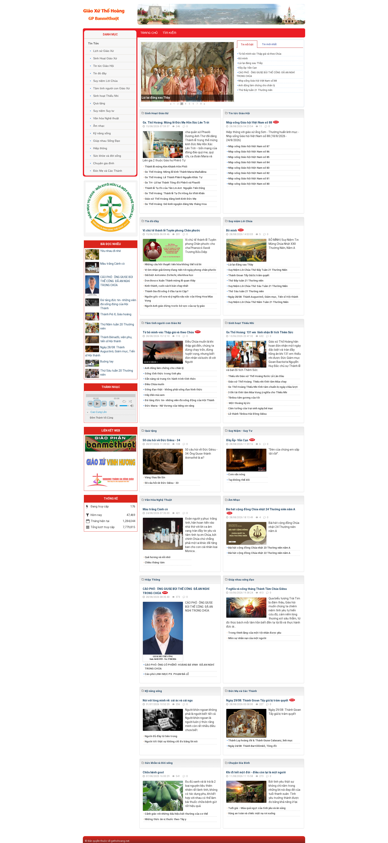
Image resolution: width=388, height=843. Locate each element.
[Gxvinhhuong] (110, 461)
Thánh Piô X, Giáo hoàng (115, 314)
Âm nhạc (98, 125)
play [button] (97, 404)
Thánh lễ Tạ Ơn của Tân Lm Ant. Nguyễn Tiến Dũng (175, 188)
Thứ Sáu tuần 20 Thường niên (116, 372)
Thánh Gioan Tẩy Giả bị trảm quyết (248, 275)
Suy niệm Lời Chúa (105, 80)
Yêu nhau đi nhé (110, 251)
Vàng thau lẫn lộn (155, 477)
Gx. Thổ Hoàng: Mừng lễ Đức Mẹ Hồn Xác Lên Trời (176, 122)
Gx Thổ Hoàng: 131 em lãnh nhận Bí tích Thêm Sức (259, 332)
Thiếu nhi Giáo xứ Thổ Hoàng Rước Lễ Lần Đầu (256, 376)
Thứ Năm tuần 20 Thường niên (117, 326)
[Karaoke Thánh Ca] (110, 479)
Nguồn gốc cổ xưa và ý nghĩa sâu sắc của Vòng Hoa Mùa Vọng (179, 298)
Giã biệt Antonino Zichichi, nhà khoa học (169, 275)
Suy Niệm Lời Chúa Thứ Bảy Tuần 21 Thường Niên (257, 269)
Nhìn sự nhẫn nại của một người (247, 638)
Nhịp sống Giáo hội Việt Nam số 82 (248, 173)
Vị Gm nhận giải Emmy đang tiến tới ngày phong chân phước (180, 269)
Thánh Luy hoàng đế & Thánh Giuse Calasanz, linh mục (260, 740)
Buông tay (106, 361)
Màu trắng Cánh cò (155, 509)
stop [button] (112, 403)
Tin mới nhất (269, 44)
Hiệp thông (100, 148)
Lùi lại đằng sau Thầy (250, 63)
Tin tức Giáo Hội (103, 65)
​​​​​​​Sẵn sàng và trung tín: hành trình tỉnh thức (170, 378)
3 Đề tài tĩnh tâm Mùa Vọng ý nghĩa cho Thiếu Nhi (257, 392)
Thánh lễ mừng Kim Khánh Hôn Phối (166, 166)
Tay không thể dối (239, 479)
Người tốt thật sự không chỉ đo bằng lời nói (171, 741)
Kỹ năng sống (102, 133)
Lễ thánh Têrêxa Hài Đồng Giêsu (247, 413)
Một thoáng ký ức (239, 403)
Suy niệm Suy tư (103, 110)
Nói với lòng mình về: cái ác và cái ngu (168, 700)
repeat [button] (124, 401)
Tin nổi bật (247, 44)
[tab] (247, 44)
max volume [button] (132, 405)
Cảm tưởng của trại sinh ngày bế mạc (250, 408)
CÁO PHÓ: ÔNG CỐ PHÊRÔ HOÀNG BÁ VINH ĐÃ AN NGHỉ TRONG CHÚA (179, 666)
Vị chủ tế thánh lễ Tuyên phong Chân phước (171, 230)
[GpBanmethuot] (110, 443)
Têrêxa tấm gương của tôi (244, 397)
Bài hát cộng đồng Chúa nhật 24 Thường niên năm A (260, 509)
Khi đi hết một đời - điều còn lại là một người (256, 772)
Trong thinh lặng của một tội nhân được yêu (254, 632)
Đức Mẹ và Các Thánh (107, 170)
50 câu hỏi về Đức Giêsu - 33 (161, 482)
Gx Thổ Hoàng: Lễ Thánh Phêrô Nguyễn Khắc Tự (173, 177)
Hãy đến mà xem (154, 394)
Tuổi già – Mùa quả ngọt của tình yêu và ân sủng (257, 808)
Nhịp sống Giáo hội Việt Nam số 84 (248, 162)
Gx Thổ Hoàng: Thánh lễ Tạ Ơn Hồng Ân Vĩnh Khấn (175, 193)
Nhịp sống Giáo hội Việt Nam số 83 (248, 167)
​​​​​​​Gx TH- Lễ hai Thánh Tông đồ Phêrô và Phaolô (172, 182)
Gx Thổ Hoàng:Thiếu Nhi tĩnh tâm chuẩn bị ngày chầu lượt (263, 386)
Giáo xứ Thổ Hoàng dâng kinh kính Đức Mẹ (170, 198)
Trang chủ (149, 33)
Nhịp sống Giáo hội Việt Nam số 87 (248, 146)
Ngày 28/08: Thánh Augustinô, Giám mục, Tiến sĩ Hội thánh (263, 296)
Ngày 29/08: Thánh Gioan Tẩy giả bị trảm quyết (257, 700)
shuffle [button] (130, 401)
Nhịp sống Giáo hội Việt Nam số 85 (248, 157)
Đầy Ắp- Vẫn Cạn (153, 97)
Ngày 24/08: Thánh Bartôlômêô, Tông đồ (252, 745)
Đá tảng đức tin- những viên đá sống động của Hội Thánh (179, 400)
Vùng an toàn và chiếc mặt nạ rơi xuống (251, 813)
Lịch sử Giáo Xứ (103, 50)
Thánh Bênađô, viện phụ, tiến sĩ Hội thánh (116, 339)
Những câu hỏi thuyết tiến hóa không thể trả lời (173, 264)
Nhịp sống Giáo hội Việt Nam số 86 (248, 151)
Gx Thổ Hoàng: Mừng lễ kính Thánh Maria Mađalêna (175, 171)
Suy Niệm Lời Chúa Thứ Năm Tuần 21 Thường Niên (258, 302)
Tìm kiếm (169, 33)
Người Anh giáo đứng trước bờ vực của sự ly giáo (175, 305)
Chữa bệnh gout (153, 772)
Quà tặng (99, 103)
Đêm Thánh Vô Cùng (101, 418)
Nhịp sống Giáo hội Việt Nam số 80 (248, 183)
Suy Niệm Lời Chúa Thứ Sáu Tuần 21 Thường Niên (258, 286)
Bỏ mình (243, 58)
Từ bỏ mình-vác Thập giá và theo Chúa (259, 53)
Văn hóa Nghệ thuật (106, 118)
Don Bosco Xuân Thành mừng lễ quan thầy (170, 280)
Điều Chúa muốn (154, 384)
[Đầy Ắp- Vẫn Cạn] (187, 72)
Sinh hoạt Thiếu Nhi (105, 95)
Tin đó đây (99, 73)
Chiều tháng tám (154, 562)
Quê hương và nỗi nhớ (157, 557)
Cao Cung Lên (99, 412)
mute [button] (117, 405)
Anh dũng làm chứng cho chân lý (256, 85)
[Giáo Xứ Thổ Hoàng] (104, 14)
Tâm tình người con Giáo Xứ (111, 88)
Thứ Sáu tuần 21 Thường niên (246, 291)
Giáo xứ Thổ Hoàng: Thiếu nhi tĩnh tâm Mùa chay (257, 381)
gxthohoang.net (120, 840)
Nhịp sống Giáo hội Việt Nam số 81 (248, 178)
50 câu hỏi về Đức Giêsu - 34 (161, 440)
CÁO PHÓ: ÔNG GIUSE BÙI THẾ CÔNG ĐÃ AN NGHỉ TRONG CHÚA (265, 74)
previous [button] (90, 403)
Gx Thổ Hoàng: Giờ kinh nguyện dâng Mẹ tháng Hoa (176, 204)
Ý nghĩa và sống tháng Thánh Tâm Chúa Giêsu (256, 588)
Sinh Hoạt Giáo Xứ (105, 58)
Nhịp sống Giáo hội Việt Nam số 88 (257, 80)
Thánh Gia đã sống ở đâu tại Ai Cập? (166, 291)
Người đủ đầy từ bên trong (161, 736)
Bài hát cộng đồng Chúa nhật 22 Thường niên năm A (259, 552)
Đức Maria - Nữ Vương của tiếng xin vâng (169, 405)
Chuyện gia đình (103, 163)
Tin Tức (93, 43)
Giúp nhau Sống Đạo (106, 140)
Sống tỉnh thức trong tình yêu (163, 373)
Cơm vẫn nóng (236, 474)
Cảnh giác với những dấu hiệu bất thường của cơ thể (177, 813)
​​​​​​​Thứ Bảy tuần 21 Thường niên (255, 90)
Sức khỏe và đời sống (107, 155)
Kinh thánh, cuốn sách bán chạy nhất (166, 285)
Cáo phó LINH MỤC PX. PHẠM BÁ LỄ (167, 674)
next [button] (104, 403)
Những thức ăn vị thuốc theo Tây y (165, 819)
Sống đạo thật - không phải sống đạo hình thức (173, 389)
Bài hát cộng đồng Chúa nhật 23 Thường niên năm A (259, 547)
